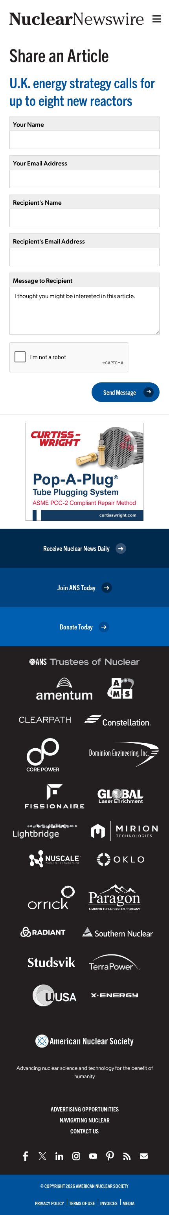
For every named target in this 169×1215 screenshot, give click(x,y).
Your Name (28, 124)
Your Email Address (40, 163)
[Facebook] (25, 1156)
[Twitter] (42, 1156)
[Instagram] (76, 1156)
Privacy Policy (49, 1203)
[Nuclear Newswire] (127, 1156)
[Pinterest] (110, 1156)
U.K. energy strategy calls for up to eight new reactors (82, 91)
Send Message (119, 392)
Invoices (109, 1203)
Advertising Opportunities (85, 1109)
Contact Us (84, 1131)
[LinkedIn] (59, 1156)
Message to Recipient (42, 280)
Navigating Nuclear (85, 1120)
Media (128, 1203)
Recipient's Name (37, 202)
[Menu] (155, 19)
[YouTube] (93, 1156)
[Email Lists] (144, 1156)
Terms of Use (82, 1203)
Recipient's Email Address (49, 241)
